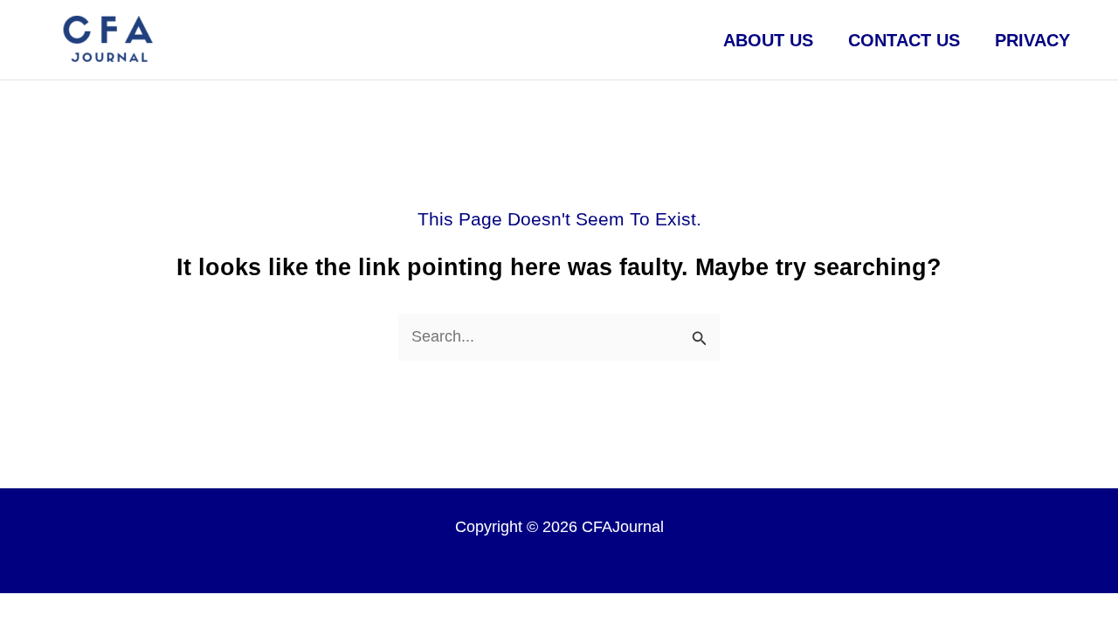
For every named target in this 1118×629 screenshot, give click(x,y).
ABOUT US (768, 40)
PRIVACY (1032, 40)
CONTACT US (904, 40)
